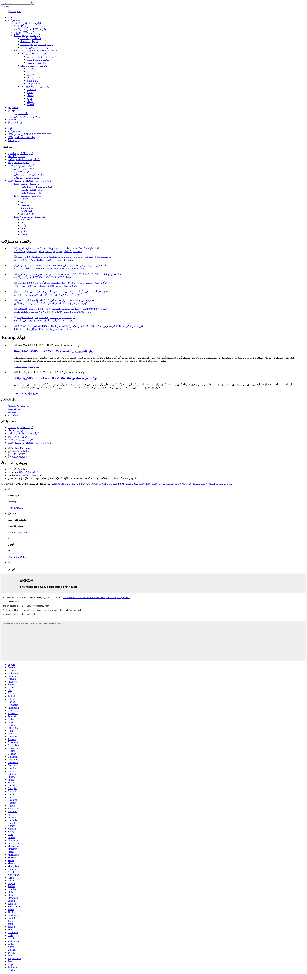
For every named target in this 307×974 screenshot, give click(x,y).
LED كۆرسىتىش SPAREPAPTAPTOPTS (35, 50)
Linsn (30, 92)
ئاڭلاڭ (30, 101)
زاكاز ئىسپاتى (21, 113)
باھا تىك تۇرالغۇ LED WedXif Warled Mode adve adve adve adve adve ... (51, 268)
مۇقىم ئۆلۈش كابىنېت (38, 59)
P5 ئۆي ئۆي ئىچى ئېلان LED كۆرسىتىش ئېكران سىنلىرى (43, 320)
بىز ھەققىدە (14, 119)
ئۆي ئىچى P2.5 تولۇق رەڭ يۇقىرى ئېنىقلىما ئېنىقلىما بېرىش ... (45, 260)
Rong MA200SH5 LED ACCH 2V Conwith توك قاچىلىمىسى (53, 351)
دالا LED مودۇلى (29, 41)
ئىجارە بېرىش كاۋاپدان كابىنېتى (42, 56)
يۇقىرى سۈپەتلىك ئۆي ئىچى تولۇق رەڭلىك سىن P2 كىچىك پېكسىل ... (49, 294)
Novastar (31, 89)
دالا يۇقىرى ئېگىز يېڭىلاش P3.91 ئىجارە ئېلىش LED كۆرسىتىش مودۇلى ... (52, 303)
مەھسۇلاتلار (14, 20)
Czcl (29, 71)
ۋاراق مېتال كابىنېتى (37, 62)
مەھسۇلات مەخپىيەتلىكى (27, 116)
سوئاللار (12, 412)
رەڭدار (30, 95)
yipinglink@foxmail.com (28, 475)
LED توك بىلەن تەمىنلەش (34, 65)
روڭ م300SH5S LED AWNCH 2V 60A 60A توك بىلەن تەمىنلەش (55, 378)
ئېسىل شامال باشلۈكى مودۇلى (36, 44)
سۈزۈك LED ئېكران (24, 32)
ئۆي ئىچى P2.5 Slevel (76, 483)
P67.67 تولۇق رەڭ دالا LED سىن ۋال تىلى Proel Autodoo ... (44, 329)
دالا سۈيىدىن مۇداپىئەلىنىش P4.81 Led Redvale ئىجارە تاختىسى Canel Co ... (52, 311)
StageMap (59, 483)
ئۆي (10, 17)
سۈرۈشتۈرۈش (31, 366)
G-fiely (30, 68)
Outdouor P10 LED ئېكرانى (102, 483)
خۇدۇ (29, 98)
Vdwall (30, 104)
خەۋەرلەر (13, 107)
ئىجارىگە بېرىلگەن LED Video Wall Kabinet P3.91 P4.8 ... (43, 277)
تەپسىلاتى (19, 366)
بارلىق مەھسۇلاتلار (198, 483)
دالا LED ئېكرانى (22, 26)
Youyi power (33, 83)
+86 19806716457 (28, 472)
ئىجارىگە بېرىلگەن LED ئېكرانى (30, 29)
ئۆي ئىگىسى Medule (30, 38)
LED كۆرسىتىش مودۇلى (27, 35)
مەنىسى (31, 74)
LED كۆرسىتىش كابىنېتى (33, 53)
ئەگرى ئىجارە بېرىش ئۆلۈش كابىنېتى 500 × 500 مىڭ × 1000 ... (46, 286)
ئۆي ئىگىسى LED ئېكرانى (27, 23)
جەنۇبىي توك (33, 77)
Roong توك (32, 80)
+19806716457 (15, 508)
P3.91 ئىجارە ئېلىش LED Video (134, 483)
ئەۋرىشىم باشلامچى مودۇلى (35, 47)
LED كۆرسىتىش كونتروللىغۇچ (36, 86)
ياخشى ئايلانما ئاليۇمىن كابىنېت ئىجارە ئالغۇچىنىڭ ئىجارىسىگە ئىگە (48, 251)
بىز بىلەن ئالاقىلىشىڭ (18, 122)
